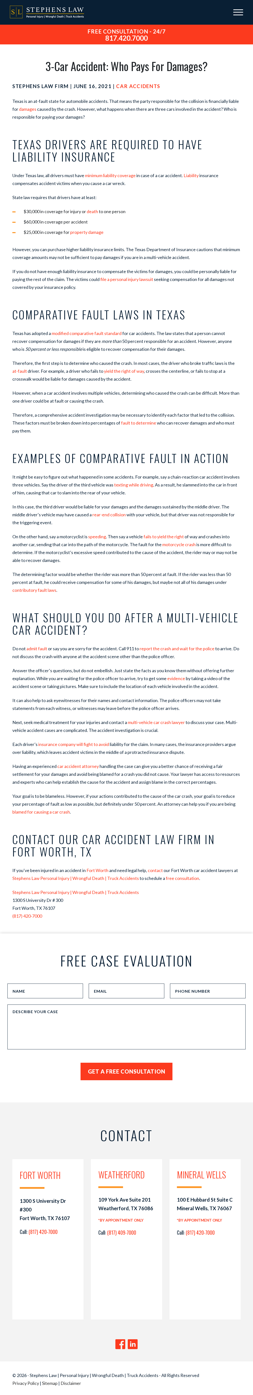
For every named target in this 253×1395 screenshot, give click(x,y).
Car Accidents (138, 86)
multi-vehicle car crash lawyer (156, 722)
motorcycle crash (179, 544)
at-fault (19, 371)
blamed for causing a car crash (41, 812)
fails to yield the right (164, 536)
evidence (176, 678)
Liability (191, 175)
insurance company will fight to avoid (73, 744)
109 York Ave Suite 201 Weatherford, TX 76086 (125, 1204)
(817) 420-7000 (27, 916)
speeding (97, 536)
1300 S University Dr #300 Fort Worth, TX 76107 (45, 1209)
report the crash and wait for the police (177, 648)
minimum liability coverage (110, 175)
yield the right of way (124, 371)
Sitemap (50, 1383)
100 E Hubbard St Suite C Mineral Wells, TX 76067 (205, 1204)
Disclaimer (71, 1383)
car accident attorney (78, 766)
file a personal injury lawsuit (126, 279)
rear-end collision (109, 514)
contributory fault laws (34, 590)
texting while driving (133, 484)
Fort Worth (97, 870)
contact (155, 870)
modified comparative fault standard (87, 333)
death (92, 211)
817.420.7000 (126, 38)
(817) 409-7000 (121, 1232)
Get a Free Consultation (126, 1071)
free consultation (182, 878)
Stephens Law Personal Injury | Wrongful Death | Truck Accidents (75, 878)
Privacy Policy (25, 1383)
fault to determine (138, 423)
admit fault (36, 648)
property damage (87, 232)
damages (27, 109)
